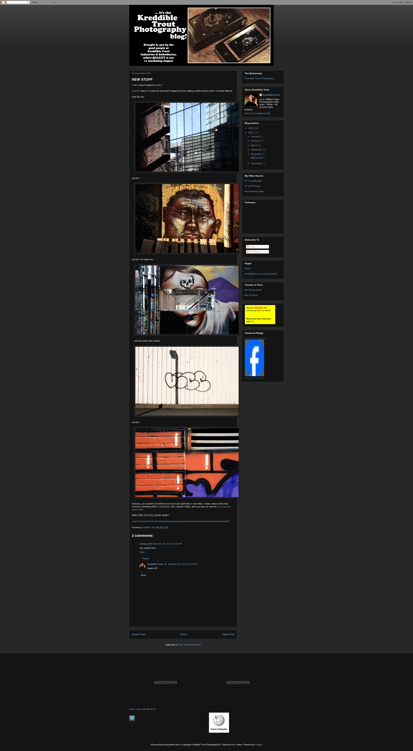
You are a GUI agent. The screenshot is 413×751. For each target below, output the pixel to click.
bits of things (251, 295)
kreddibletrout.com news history (261, 273)
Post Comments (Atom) (190, 645)
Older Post (228, 634)
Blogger (258, 744)
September (257, 149)
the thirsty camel (253, 290)
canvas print (146, 544)
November (256, 154)
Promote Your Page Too (254, 378)
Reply (142, 552)
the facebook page (254, 191)
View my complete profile (257, 113)
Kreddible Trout (155, 564)
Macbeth (136, 91)
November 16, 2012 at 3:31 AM (167, 544)
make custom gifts (137, 709)
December (256, 163)
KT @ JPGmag (252, 186)
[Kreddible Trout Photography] (254, 375)
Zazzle (153, 709)
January (255, 136)
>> (258, 320)
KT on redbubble (253, 181)
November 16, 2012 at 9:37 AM (182, 564)
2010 (251, 128)
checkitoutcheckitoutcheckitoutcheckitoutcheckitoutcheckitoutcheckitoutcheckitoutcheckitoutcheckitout (180, 521)
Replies (146, 558)
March (254, 145)
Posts (252, 246)
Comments (254, 251)
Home (183, 634)
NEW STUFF (257, 158)
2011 (251, 132)
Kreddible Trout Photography (259, 78)
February (256, 140)
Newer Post (138, 634)
